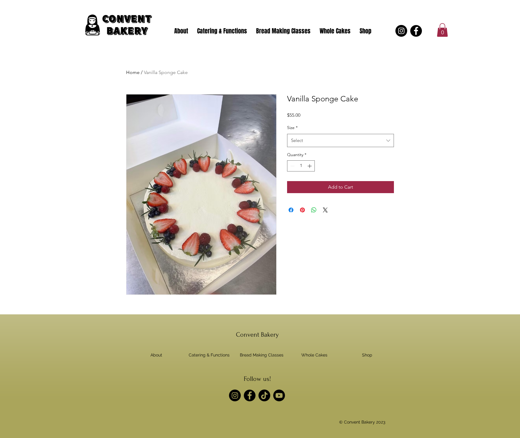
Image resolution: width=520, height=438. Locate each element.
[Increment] (310, 166)
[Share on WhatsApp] (313, 210)
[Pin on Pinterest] (302, 210)
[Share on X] (325, 210)
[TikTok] (264, 395)
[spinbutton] (301, 166)
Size (292, 127)
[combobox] (340, 140)
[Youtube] (279, 395)
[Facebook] (416, 31)
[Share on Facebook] (291, 210)
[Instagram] (401, 31)
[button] (442, 30)
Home (133, 72)
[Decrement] (292, 166)
